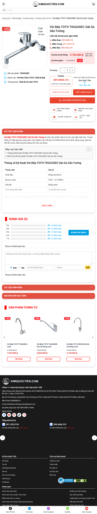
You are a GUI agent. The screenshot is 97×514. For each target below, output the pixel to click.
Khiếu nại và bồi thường (78, 491)
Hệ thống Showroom (9, 468)
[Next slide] (92, 337)
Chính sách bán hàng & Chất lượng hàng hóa (17, 502)
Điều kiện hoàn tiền (76, 502)
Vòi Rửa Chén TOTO (43, 18)
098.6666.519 (66, 48)
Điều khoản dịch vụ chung (11, 498)
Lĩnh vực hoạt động (8, 475)
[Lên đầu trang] (92, 501)
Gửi (87, 267)
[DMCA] (80, 480)
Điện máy (53, 475)
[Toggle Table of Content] (87, 149)
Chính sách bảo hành (9, 491)
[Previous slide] (4, 337)
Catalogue (5, 482)
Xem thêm (47, 205)
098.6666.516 (12, 424)
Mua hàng (18, 359)
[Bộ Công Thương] (65, 480)
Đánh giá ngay (78, 232)
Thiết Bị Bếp (16, 18)
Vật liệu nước (54, 471)
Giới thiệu (5, 461)
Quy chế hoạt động (76, 495)
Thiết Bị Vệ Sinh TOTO (28, 82)
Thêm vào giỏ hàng (60, 92)
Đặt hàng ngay (84, 92)
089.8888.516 (67, 40)
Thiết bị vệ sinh (55, 461)
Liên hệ (4, 471)
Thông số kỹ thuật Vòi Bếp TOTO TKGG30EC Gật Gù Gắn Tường (32, 153)
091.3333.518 (68, 44)
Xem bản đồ (84, 85)
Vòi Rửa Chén (28, 18)
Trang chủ (6, 18)
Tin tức (4, 464)
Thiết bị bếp (53, 464)
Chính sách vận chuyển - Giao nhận (14, 495)
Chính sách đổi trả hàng (10, 505)
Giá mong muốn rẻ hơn (74, 100)
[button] (2, 437)
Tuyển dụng (6, 478)
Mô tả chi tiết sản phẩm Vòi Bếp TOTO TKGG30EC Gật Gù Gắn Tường (34, 156)
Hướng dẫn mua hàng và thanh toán (82, 498)
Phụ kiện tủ (53, 468)
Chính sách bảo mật (77, 505)
